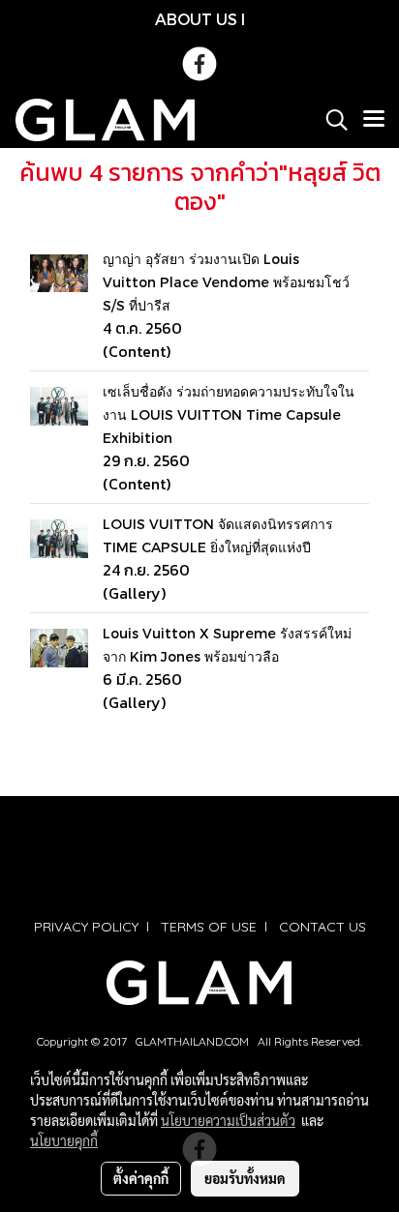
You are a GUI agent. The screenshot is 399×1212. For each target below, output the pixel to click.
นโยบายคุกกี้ (64, 1140)
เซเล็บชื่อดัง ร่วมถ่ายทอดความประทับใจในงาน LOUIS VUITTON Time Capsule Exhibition (228, 414)
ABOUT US (196, 19)
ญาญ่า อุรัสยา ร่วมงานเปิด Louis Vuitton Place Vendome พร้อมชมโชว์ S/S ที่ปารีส (226, 282)
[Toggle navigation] (374, 120)
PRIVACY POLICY (86, 926)
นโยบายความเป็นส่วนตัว (228, 1120)
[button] (330, 120)
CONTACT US (322, 926)
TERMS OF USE (209, 926)
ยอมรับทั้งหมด (245, 1178)
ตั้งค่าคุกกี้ (141, 1178)
